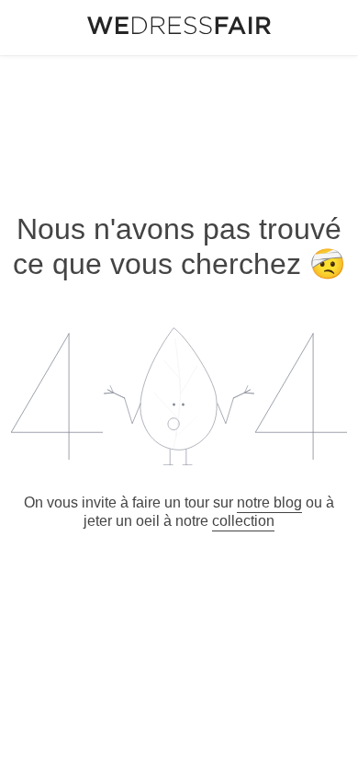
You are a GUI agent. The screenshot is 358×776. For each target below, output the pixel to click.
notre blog (269, 502)
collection (243, 521)
